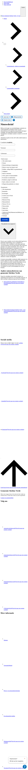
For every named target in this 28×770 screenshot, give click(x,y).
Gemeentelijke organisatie (13, 88)
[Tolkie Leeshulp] (25, 767)
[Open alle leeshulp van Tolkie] (14, 120)
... (4, 44)
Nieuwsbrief (7, 113)
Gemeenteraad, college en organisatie (16, 66)
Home (5, 18)
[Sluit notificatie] (25, 758)
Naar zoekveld (7, 4)
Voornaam (3, 148)
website (21, 343)
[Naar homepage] (11, 15)
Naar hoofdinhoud (8, 2)
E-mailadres (6, 142)
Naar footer (6, 3)
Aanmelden (5, 219)
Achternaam (4, 153)
